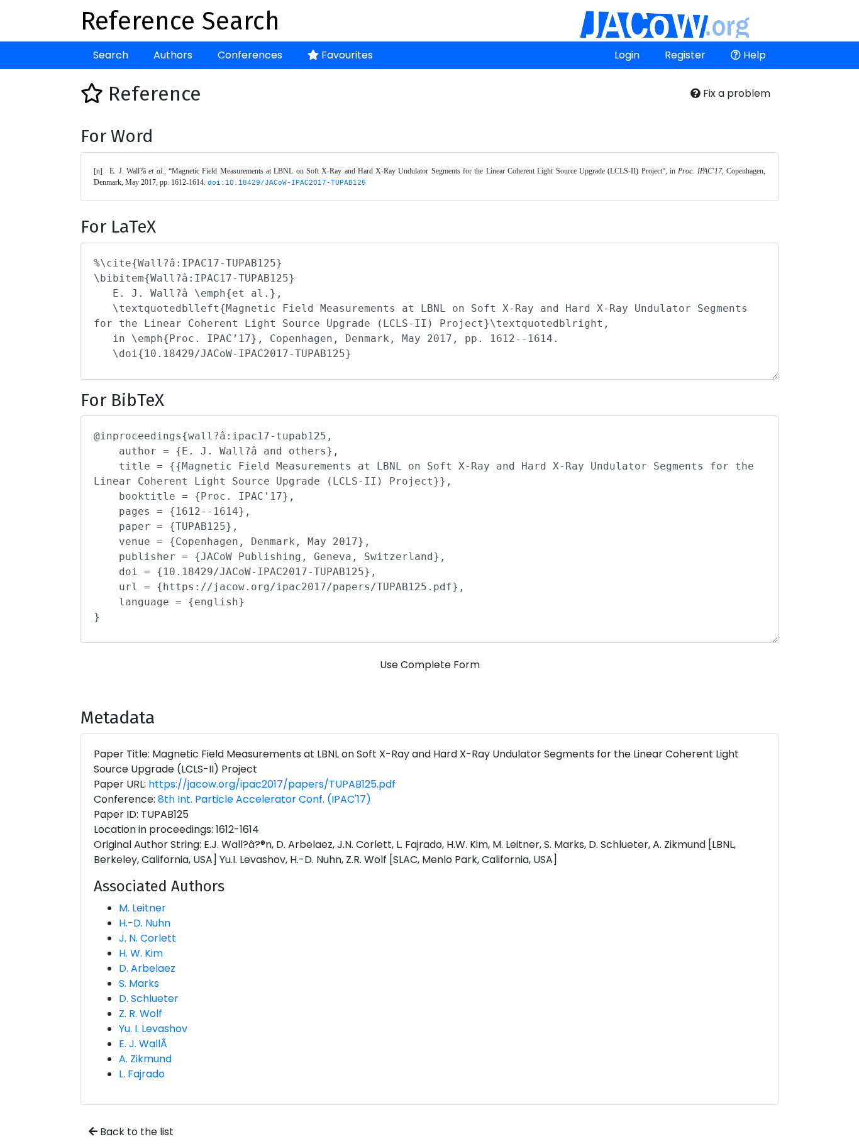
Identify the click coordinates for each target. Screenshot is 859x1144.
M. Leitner (142, 908)
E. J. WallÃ (143, 1044)
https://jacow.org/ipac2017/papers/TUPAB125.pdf (272, 784)
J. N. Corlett (147, 938)
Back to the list (135, 1132)
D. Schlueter (149, 998)
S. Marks (139, 983)
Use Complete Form (430, 664)
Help (753, 55)
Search (110, 55)
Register (685, 55)
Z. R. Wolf (140, 1013)
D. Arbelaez (147, 968)
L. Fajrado (142, 1074)
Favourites (346, 55)
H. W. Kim (141, 953)
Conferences (250, 55)
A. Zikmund (145, 1059)
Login (627, 55)
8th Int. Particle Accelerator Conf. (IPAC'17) (264, 799)
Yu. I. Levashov (153, 1028)
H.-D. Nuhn (144, 923)
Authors (172, 55)
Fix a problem (735, 93)
